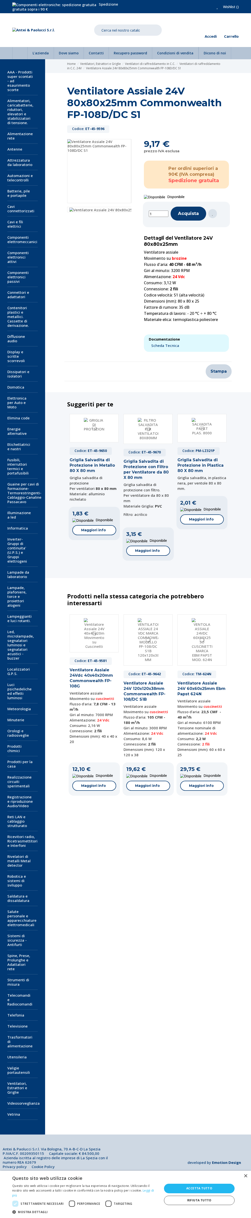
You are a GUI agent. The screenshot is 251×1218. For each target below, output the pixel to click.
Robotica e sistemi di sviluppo (16, 880)
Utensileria (17, 1056)
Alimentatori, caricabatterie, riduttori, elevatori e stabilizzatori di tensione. (20, 111)
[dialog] (125, 1194)
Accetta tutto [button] (199, 1188)
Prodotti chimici (14, 748)
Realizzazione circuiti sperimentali (19, 781)
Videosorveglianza (23, 1103)
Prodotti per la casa (20, 764)
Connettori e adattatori (18, 294)
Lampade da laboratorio (18, 574)
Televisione (17, 1026)
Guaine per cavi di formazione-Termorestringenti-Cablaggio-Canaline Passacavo (24, 493)
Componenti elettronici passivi (18, 277)
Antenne (14, 149)
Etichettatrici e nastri (18, 446)
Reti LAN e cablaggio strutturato (17, 821)
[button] (85, 1211)
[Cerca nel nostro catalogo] (154, 30)
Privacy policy (15, 1166)
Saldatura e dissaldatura (18, 898)
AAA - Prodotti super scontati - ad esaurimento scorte (20, 81)
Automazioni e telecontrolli (20, 177)
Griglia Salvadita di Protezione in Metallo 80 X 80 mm (92, 465)
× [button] (245, 1176)
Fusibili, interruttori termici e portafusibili (18, 466)
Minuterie (15, 719)
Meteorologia (19, 708)
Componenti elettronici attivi (18, 257)
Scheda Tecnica (165, 345)
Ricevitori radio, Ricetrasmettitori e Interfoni (22, 841)
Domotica (15, 387)
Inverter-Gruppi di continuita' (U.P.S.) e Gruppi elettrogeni (17, 550)
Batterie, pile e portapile (18, 193)
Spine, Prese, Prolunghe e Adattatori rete (18, 962)
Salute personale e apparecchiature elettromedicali (22, 918)
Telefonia (15, 1015)
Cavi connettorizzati (20, 208)
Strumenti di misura (18, 982)
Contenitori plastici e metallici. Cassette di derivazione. (18, 316)
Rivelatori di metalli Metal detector (19, 861)
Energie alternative (17, 431)
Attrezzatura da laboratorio (19, 162)
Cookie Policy (43, 1166)
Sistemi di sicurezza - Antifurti (17, 940)
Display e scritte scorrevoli (16, 356)
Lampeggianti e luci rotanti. (19, 618)
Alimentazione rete (20, 136)
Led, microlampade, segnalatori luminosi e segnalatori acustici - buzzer (20, 645)
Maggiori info (93, 530)
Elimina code (18, 417)
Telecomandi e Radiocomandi (19, 999)
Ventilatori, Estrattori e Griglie (17, 1088)
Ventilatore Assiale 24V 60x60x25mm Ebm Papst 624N (201, 688)
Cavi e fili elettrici (15, 224)
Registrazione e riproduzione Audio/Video (20, 801)
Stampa (219, 371)
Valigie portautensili (18, 1070)
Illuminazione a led (19, 515)
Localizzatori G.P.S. (18, 671)
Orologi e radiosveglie (18, 733)
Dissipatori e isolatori (18, 373)
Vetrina (13, 1114)
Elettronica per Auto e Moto (16, 402)
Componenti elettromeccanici (22, 239)
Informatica (17, 528)
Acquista (188, 213)
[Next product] (227, 66)
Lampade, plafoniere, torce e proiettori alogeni (16, 596)
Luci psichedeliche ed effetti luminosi (19, 691)
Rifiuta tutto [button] (199, 1200)
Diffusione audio (16, 338)
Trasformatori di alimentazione (20, 1041)
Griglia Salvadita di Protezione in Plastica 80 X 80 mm (200, 465)
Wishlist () (230, 6)
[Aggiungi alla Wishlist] (212, 213)
